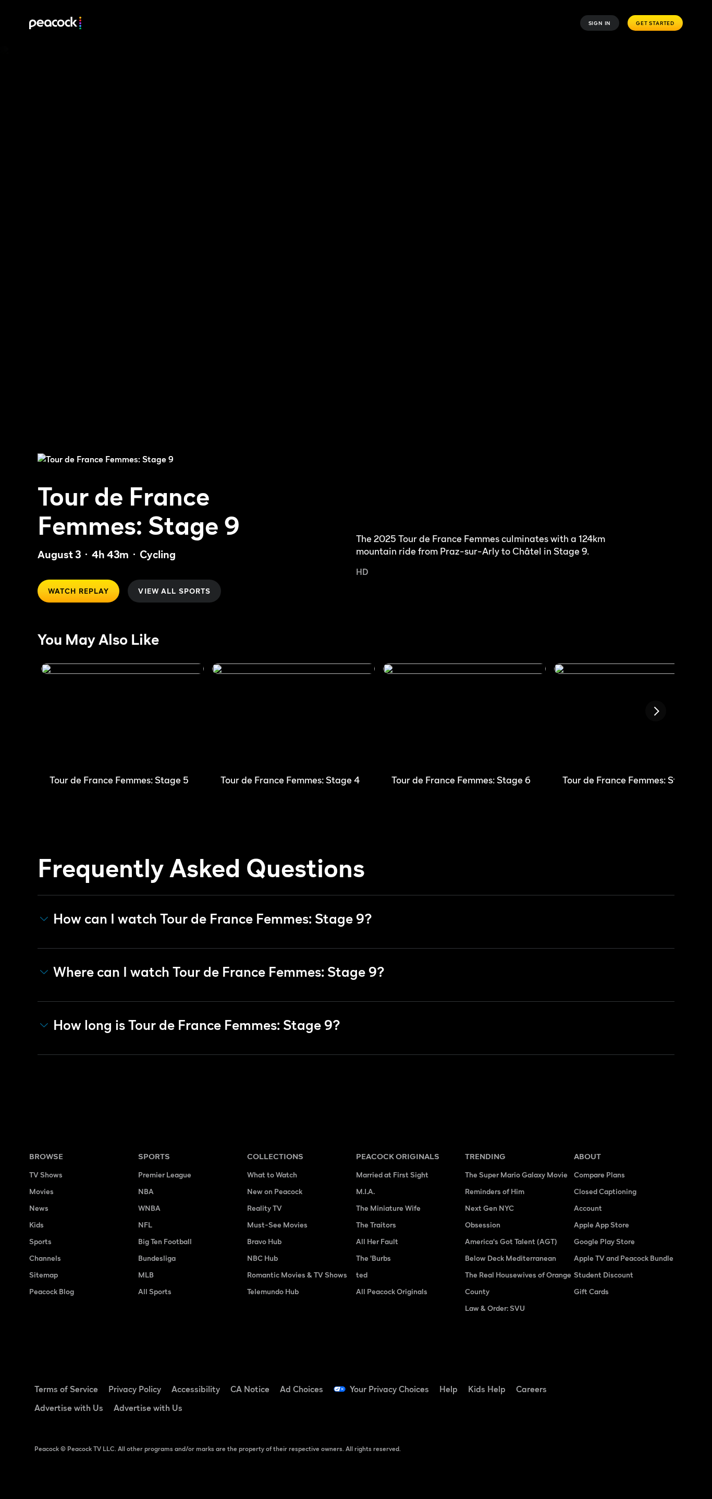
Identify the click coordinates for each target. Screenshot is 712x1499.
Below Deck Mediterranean (510, 1258)
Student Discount (603, 1274)
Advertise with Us (68, 1408)
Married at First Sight (392, 1174)
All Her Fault (377, 1241)
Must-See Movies (277, 1224)
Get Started (655, 23)
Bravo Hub (264, 1241)
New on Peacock (274, 1191)
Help (448, 1389)
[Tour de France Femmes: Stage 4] (293, 715)
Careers (531, 1389)
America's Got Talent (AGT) (511, 1241)
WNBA (149, 1207)
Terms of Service (66, 1389)
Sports (40, 1241)
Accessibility (195, 1389)
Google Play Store (604, 1241)
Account (588, 1207)
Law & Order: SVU (495, 1308)
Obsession (482, 1224)
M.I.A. (365, 1191)
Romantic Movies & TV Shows (297, 1274)
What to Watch (272, 1174)
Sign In (599, 23)
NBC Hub (262, 1258)
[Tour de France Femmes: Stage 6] (464, 715)
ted (361, 1274)
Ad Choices (301, 1389)
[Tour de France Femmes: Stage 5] (122, 715)
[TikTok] (615, 1382)
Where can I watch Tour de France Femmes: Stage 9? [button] (219, 972)
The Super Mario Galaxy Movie (516, 1174)
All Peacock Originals (391, 1291)
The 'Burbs (373, 1258)
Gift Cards (591, 1291)
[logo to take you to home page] (55, 23)
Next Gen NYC (489, 1207)
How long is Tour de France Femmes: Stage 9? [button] (196, 1025)
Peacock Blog (51, 1291)
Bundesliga (157, 1258)
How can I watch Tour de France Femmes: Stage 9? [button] (212, 919)
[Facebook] (588, 1382)
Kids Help (487, 1389)
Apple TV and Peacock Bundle (623, 1258)
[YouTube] (642, 1382)
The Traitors (376, 1224)
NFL (145, 1224)
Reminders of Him (494, 1191)
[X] (588, 1412)
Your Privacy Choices (389, 1389)
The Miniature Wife (388, 1207)
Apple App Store (601, 1224)
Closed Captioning (605, 1191)
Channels (45, 1258)
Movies (41, 1191)
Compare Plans (599, 1174)
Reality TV (264, 1207)
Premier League (164, 1174)
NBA (146, 1191)
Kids (36, 1224)
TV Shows (46, 1174)
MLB (146, 1274)
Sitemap (43, 1274)
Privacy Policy (134, 1389)
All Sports (154, 1291)
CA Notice (249, 1389)
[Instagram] (669, 1382)
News (38, 1207)
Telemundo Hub (273, 1291)
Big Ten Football (165, 1241)
